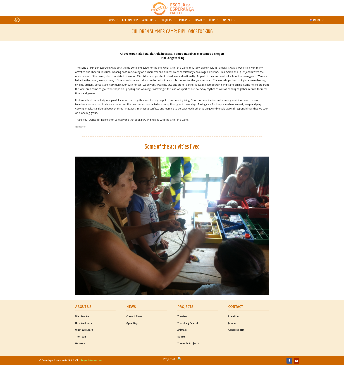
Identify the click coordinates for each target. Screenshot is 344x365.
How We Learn (83, 323)
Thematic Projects (188, 343)
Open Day (132, 323)
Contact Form (236, 329)
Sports (181, 336)
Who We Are (82, 316)
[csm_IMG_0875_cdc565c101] (172, 294)
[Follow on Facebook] (289, 361)
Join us (232, 323)
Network (80, 343)
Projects (166, 20)
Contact (227, 20)
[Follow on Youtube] (296, 361)
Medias (183, 20)
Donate (213, 20)
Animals (182, 329)
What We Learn (84, 329)
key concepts (130, 20)
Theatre (182, 316)
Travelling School (187, 323)
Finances (200, 20)
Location (233, 316)
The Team (81, 336)
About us (147, 20)
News (112, 20)
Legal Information (91, 360)
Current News (134, 316)
